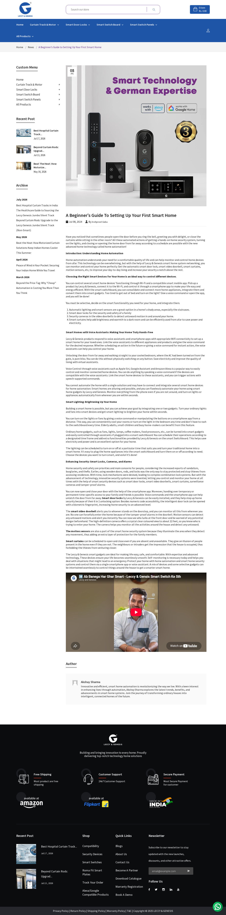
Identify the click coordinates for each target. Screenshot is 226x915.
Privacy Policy (60, 911)
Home (19, 24)
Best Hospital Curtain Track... (46, 132)
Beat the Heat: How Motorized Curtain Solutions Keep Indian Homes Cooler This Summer (38, 247)
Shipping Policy (97, 911)
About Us (121, 854)
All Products (23, 36)
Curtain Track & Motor (43, 24)
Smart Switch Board (109, 24)
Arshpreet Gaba (100, 221)
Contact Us (122, 862)
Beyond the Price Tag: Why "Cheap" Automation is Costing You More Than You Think (37, 287)
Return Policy (78, 911)
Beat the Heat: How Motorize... (45, 165)
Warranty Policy (116, 911)
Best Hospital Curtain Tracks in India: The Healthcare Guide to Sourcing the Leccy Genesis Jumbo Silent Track (37, 210)
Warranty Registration (129, 886)
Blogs (119, 846)
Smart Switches (92, 862)
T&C (129, 911)
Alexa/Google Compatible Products (95, 892)
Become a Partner (126, 870)
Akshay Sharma (90, 682)
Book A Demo (124, 895)
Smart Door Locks (76, 24)
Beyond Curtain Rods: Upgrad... (46, 148)
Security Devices (92, 854)
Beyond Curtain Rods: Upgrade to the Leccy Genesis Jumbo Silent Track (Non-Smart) (37, 225)
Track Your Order (92, 882)
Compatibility (90, 846)
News (31, 47)
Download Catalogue (128, 878)
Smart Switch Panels (142, 24)
